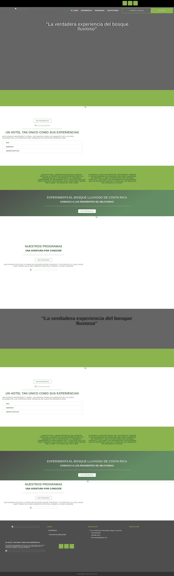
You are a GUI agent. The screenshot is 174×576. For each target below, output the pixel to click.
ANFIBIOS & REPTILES (12, 151)
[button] (42, 143)
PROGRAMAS (99, 10)
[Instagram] (130, 3)
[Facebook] (125, 3)
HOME (66, 10)
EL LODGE (74, 10)
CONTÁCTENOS (113, 10)
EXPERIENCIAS (86, 10)
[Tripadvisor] (135, 3)
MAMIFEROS (9, 147)
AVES (7, 142)
